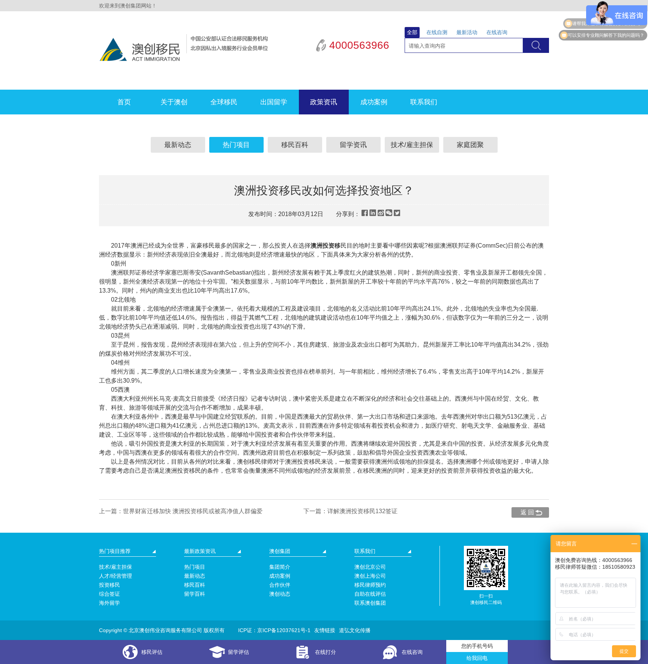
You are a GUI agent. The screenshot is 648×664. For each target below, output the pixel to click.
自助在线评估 (370, 594)
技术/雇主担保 (412, 145)
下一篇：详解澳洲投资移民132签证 (350, 511)
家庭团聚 (470, 145)
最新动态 (177, 145)
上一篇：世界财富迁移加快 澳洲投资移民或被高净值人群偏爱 (180, 511)
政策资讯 (323, 102)
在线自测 (436, 32)
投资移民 (109, 585)
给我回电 (477, 658)
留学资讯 (353, 145)
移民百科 (294, 145)
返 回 (527, 512)
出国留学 (273, 102)
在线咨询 (496, 32)
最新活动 (466, 32)
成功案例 (373, 102)
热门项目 (236, 145)
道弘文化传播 (354, 630)
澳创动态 (279, 594)
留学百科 (194, 594)
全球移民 (223, 102)
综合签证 (109, 594)
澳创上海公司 (370, 576)
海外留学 (109, 603)
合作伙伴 (279, 585)
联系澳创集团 (370, 603)
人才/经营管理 (115, 576)
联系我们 (423, 102)
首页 (124, 102)
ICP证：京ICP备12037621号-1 (274, 630)
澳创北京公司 (370, 567)
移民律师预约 (370, 585)
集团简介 (279, 567)
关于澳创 (174, 102)
